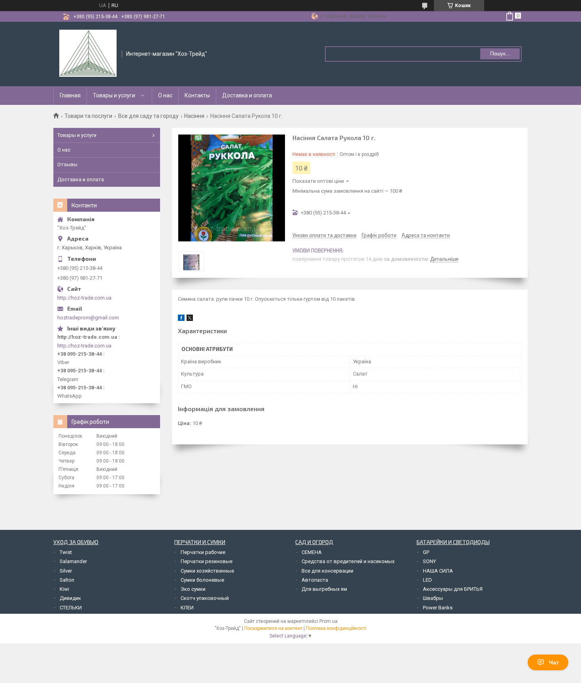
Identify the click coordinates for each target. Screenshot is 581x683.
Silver (66, 571)
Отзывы (67, 164)
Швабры (433, 598)
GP (426, 552)
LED (427, 580)
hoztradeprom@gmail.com (88, 318)
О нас (165, 95)
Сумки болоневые (202, 580)
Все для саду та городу (148, 116)
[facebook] (181, 319)
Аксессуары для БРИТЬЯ (453, 589)
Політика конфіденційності (336, 628)
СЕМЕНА (312, 552)
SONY (429, 561)
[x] (190, 319)
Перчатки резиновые (206, 561)
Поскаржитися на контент (273, 628)
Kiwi (64, 589)
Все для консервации (327, 571)
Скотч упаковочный (205, 598)
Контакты (197, 95)
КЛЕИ (187, 608)
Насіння (194, 116)
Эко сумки (193, 589)
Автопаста (315, 580)
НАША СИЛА (438, 571)
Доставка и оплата (247, 95)
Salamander (73, 561)
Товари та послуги (88, 116)
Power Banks (438, 608)
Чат (554, 662)
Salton (67, 580)
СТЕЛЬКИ (71, 608)
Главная (70, 95)
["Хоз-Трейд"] (88, 53)
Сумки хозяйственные (207, 571)
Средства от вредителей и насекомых (348, 561)
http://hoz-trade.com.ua (84, 298)
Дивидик (70, 598)
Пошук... (500, 54)
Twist (66, 552)
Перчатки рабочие (203, 552)
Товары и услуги (114, 95)
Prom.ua (328, 621)
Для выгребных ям (324, 589)
